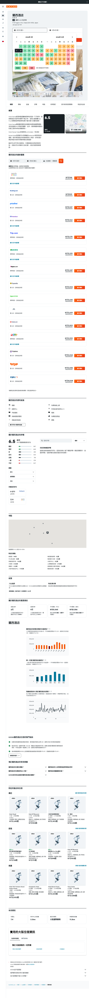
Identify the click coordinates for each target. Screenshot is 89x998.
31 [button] (68, 63)
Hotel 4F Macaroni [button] (34, 814)
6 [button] (41, 46)
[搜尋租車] (3, 19)
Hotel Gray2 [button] (12, 814)
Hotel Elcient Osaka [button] (53, 887)
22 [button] (21, 59)
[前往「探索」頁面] (3, 28)
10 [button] (29, 50)
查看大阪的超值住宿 (80, 828)
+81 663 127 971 (17, 25)
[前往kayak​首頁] (11, 6)
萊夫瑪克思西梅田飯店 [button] (15, 851)
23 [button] (25, 59)
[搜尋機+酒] (3, 23)
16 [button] (25, 55)
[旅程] (3, 36)
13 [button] (41, 50)
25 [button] (33, 59)
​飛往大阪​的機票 (17, 949)
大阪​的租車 (39, 949)
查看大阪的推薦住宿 (80, 865)
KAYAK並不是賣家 (15, 970)
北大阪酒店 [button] (32, 851)
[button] (87, 2)
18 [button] (33, 55)
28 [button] (16, 63)
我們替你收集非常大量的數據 (19, 973)
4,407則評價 (23, 20)
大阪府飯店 (36, 984)
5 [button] (37, 46)
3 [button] (29, 46)
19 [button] (37, 55)
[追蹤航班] (3, 31)
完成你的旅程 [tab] (15, 938)
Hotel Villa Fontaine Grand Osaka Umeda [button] (16, 887)
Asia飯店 (24, 984)
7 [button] (16, 50)
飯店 (18, 984)
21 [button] (16, 59)
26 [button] (37, 59)
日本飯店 (30, 984)
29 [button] (21, 63)
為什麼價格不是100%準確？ (18, 976)
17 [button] (29, 55)
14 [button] (16, 55)
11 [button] (33, 50)
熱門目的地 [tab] (24, 938)
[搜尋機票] (3, 12)
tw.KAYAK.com (12, 984)
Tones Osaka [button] (71, 887)
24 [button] (29, 59)
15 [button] (20, 55)
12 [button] (37, 50)
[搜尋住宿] (3, 15)
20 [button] (42, 55)
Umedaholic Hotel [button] (34, 887)
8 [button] (20, 50)
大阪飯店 (62, 949)
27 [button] (41, 59)
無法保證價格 (31, 964)
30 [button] (25, 63)
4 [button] (33, 46)
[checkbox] (17, 492)
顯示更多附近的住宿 (80, 793)
